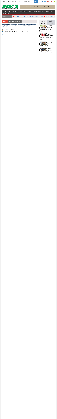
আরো (43, 11)
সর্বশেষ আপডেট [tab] (43, 22)
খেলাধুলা (39, 11)
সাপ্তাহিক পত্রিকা (6, 13)
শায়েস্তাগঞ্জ (12, 21)
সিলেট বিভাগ (19, 11)
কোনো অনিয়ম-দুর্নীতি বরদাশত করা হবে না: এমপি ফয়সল (47, 43)
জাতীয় (9, 11)
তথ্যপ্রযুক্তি (30, 11)
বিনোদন (35, 11)
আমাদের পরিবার (49, 11)
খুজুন (35, 1)
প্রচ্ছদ (5, 11)
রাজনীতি (25, 11)
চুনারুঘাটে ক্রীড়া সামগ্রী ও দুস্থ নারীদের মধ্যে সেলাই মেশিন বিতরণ (27, 16)
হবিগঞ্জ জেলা (17, 21)
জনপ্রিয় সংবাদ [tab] (51, 22)
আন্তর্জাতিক (14, 11)
